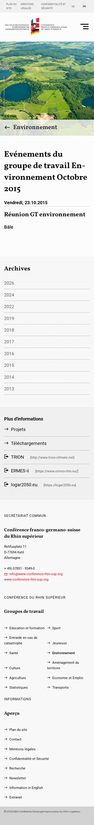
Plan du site (11, 6)
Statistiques (18, 687)
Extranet (15, 797)
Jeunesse (59, 643)
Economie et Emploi (67, 678)
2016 (9, 353)
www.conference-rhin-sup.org (26, 579)
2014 (9, 377)
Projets (18, 429)
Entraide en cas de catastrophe (20, 640)
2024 (9, 295)
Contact (15, 739)
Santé (13, 653)
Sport (56, 628)
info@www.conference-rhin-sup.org (36, 574)
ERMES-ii (20, 470)
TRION (17, 457)
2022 (9, 306)
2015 (9, 365)
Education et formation (26, 628)
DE (73, 6)
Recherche (17, 768)
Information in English (26, 788)
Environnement (35, 127)
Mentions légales (27, 6)
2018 (9, 330)
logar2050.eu (24, 484)
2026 (9, 283)
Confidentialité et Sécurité (53, 6)
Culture (14, 668)
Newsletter (17, 778)
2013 (9, 388)
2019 (9, 318)
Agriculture (17, 678)
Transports (60, 687)
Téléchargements (29, 443)
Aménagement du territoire (63, 665)
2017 (9, 341)
